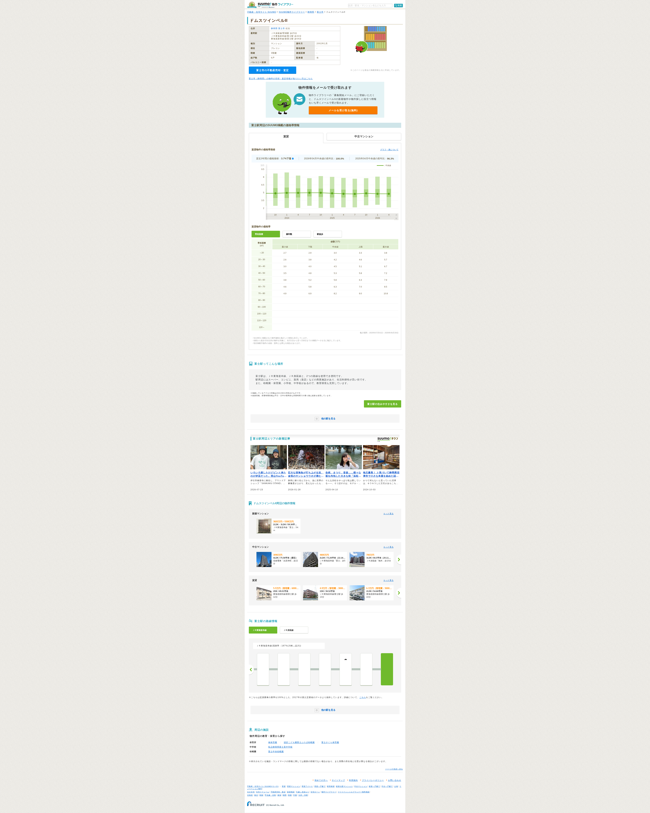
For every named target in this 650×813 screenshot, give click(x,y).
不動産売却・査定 (278, 792)
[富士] (387, 669)
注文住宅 (251, 792)
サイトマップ (338, 780)
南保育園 (272, 742)
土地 (396, 786)
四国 (290, 795)
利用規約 (353, 780)
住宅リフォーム (262, 792)
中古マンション (360, 786)
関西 (284, 795)
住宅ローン (315, 792)
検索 (400, 5)
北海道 (250, 795)
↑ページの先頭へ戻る (394, 769)
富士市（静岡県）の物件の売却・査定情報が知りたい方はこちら (281, 78)
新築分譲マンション (344, 786)
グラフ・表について (389, 149)
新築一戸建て (374, 786)
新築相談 (291, 792)
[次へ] (398, 559)
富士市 (320, 12)
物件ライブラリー (328, 792)
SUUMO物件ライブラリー (292, 12)
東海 (279, 795)
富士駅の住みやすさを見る (382, 404)
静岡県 (311, 12)
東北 (256, 795)
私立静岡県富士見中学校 (280, 747)
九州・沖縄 (303, 795)
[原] (325, 669)
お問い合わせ (394, 780)
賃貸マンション (293, 786)
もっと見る (388, 513)
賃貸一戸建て (320, 786)
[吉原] (366, 669)
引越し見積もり (302, 792)
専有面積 (259, 234)
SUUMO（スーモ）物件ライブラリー (270, 5)
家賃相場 (330, 786)
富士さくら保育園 (330, 742)
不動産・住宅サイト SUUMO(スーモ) (263, 786)
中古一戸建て (387, 786)
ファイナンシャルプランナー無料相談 (354, 792)
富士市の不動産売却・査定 (272, 70)
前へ (251, 669)
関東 (261, 795)
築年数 (289, 234)
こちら (362, 697)
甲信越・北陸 (270, 795)
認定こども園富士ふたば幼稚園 (299, 742)
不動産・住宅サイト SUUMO (261, 12)
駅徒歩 (320, 234)
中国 (295, 795)
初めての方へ (321, 780)
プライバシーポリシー (373, 780)
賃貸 (284, 786)
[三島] (263, 669)
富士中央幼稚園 (276, 751)
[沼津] (284, 669)
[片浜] (304, 669)
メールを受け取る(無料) (343, 110)
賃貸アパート (307, 786)
